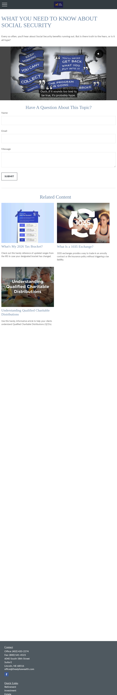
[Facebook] (6, 674)
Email (4, 131)
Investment (10, 690)
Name (4, 113)
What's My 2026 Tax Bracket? (22, 246)
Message (6, 149)
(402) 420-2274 (20, 651)
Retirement (10, 687)
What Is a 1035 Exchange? (75, 246)
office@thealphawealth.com (19, 669)
